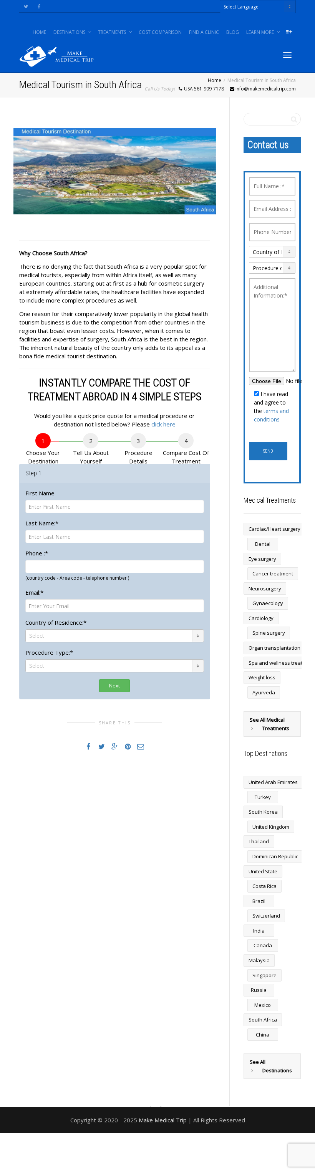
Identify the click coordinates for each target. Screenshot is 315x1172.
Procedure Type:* (49, 652)
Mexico (262, 1004)
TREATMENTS (112, 32)
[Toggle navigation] (287, 55)
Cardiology (261, 618)
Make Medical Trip (163, 1120)
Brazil (258, 901)
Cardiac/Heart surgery (274, 528)
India (259, 930)
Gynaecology (267, 603)
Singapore (264, 975)
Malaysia (259, 960)
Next (114, 685)
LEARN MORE (260, 32)
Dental (262, 543)
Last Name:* (41, 523)
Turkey (263, 797)
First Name (40, 493)
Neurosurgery (265, 588)
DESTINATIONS (69, 32)
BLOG (232, 32)
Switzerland (266, 915)
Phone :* (36, 553)
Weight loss (262, 677)
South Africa (263, 1019)
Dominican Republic (275, 856)
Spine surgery (268, 632)
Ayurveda (263, 692)
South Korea (263, 811)
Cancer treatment (272, 573)
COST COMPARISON (160, 32)
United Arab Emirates (273, 782)
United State (263, 871)
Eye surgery (262, 558)
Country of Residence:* (55, 622)
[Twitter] (26, 6)
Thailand (259, 841)
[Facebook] (39, 6)
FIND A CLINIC (204, 32)
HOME (39, 32)
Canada (263, 945)
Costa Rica (264, 886)
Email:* (34, 592)
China (262, 1034)
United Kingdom (270, 826)
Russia (259, 989)
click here (163, 424)
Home (214, 80)
